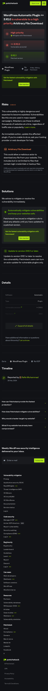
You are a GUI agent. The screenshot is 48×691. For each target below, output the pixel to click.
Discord (7, 563)
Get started (24, 84)
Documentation (10, 504)
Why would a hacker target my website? (18, 418)
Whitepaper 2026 (12, 606)
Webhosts (9, 579)
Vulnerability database (12, 603)
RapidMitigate (10, 486)
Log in (6, 511)
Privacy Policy (9, 674)
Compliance (10, 632)
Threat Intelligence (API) (13, 489)
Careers (7, 635)
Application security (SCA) (14, 483)
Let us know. (25, 340)
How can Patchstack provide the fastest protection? (18, 403)
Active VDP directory (14, 523)
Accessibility (9, 679)
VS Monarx (8, 493)
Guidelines (8, 553)
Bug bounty (8, 546)
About (6, 629)
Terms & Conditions (11, 684)
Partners (7, 599)
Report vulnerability (11, 527)
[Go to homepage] (24, 660)
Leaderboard (9, 549)
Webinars (9, 616)
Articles (7, 609)
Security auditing (10, 530)
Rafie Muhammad (30, 377)
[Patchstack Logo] (10, 3)
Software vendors (10, 583)
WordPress (8, 586)
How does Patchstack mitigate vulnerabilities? (21, 412)
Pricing (6, 479)
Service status (9, 507)
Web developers (10, 576)
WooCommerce (10, 590)
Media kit (7, 643)
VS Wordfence (9, 500)
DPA (5, 669)
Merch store (8, 639)
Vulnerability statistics (12, 619)
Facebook (7, 650)
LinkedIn (7, 646)
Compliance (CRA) (12, 534)
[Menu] (44, 3)
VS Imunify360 (9, 497)
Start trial (35, 3)
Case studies (10, 613)
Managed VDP (10, 520)
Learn (7, 556)
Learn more (29, 127)
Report (6, 560)
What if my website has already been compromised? (17, 427)
